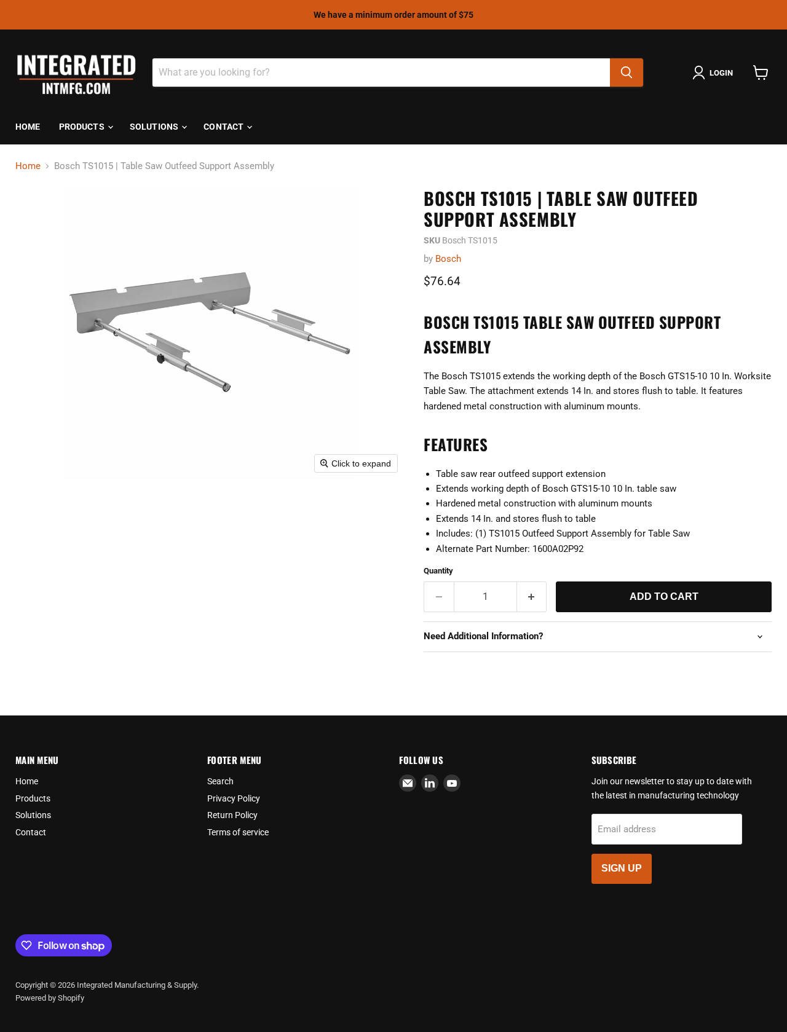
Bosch (448, 258)
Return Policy (232, 815)
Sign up (621, 868)
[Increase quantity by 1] (532, 596)
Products (82, 127)
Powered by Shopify (49, 997)
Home (28, 127)
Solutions (155, 127)
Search (220, 781)
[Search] (626, 72)
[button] (715, 72)
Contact (224, 127)
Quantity (438, 570)
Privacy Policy (233, 798)
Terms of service (238, 832)
